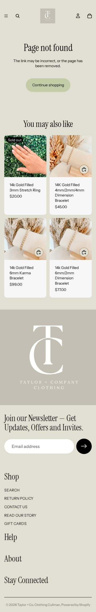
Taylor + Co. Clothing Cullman (38, 605)
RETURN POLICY (18, 498)
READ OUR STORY (20, 515)
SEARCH (11, 490)
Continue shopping (48, 85)
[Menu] (6, 16)
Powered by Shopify (75, 605)
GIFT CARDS (15, 523)
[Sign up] (84, 446)
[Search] (17, 16)
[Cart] (89, 16)
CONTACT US (15, 506)
